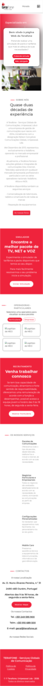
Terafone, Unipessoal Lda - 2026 (23, 678)
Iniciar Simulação (21, 284)
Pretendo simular (21, 56)
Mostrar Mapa (21, 605)
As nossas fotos (21, 213)
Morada (25, 6)
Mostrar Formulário (21, 414)
